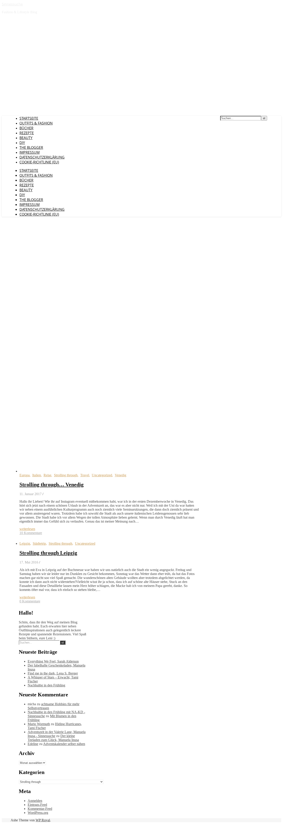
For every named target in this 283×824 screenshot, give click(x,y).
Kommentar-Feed (40, 809)
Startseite (28, 118)
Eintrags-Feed (37, 805)
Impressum (29, 152)
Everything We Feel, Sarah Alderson (53, 661)
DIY (22, 142)
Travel (84, 475)
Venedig (120, 475)
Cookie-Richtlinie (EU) (39, 162)
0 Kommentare (29, 601)
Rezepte (26, 132)
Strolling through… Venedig (51, 484)
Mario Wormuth (39, 724)
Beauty (26, 137)
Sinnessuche (12, 4)
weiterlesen (27, 529)
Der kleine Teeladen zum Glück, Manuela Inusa (53, 738)
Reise (47, 475)
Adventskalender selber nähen (64, 744)
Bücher (26, 128)
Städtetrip (39, 543)
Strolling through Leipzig (48, 553)
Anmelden (35, 801)
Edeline (33, 744)
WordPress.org (38, 812)
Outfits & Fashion (36, 123)
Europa (24, 475)
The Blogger (31, 147)
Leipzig (24, 543)
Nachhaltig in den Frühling (46, 685)
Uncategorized (102, 475)
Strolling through (66, 475)
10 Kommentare (30, 533)
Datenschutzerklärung (42, 157)
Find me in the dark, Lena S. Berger (53, 673)
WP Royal (43, 820)
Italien (36, 475)
